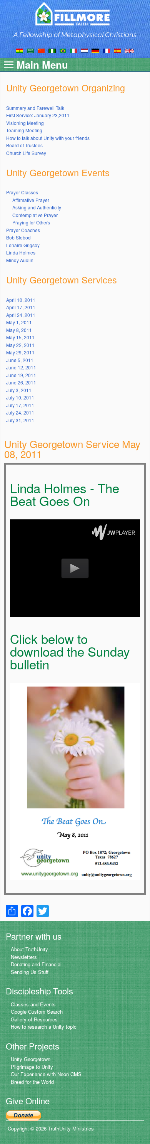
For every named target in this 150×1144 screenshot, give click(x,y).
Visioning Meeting (25, 123)
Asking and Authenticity (36, 207)
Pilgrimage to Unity (32, 1066)
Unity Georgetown (30, 1059)
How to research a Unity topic (44, 1026)
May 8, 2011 (19, 330)
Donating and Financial (36, 964)
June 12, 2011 (21, 367)
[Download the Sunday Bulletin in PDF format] (75, 781)
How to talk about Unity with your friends (48, 138)
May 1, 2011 (19, 322)
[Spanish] (117, 50)
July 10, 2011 (20, 397)
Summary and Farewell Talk (35, 107)
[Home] (75, 13)
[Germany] (95, 50)
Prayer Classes (22, 192)
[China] (41, 50)
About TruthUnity (29, 949)
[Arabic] (30, 50)
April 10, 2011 (20, 300)
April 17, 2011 (20, 307)
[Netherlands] (84, 50)
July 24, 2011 (20, 412)
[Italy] (73, 50)
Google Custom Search (37, 1011)
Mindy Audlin (19, 260)
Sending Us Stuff (29, 972)
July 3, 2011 (19, 390)
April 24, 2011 (20, 315)
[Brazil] (63, 50)
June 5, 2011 (19, 360)
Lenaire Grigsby (23, 245)
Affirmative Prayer (30, 200)
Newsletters (24, 956)
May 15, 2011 (20, 337)
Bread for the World (32, 1081)
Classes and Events (33, 1004)
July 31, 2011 (20, 420)
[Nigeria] (52, 50)
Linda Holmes (20, 252)
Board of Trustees (24, 145)
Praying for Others (31, 222)
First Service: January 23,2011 (38, 115)
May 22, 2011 (20, 345)
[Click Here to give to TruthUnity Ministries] (23, 1115)
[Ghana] (19, 50)
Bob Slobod (18, 237)
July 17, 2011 (20, 405)
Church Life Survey (26, 153)
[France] (106, 50)
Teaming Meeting (24, 130)
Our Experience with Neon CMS (46, 1074)
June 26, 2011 (21, 382)
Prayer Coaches (23, 230)
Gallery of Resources (34, 1019)
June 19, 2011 (21, 375)
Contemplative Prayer (35, 215)
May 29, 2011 (20, 352)
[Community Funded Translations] (129, 50)
